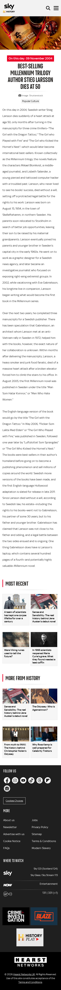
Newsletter (10, 827)
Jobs (35, 820)
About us (8, 820)
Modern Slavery (41, 848)
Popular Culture (30, 101)
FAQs (6, 848)
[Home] (8, 8)
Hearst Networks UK (24, 974)
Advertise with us (13, 834)
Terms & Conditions (44, 841)
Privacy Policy (40, 827)
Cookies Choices (14, 800)
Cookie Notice (11, 841)
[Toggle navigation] (56, 8)
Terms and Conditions (30, 982)
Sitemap (37, 834)
